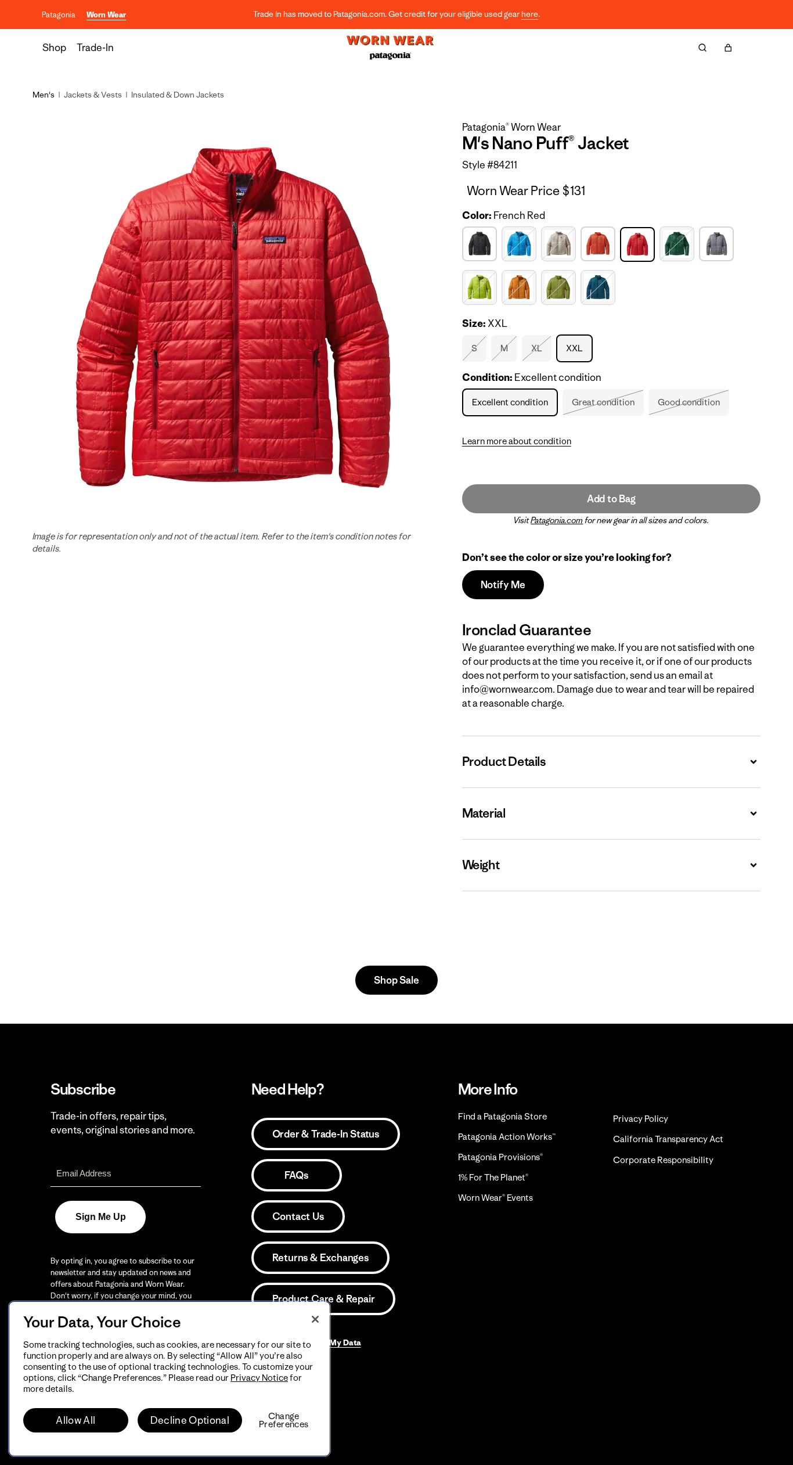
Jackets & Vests (93, 94)
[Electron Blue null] (520, 244)
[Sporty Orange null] (520, 287)
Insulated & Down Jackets (177, 94)
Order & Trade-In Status (325, 1134)
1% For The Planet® (493, 1177)
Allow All (75, 1420)
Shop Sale (396, 980)
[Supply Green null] (560, 287)
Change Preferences (283, 1420)
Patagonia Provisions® (500, 1156)
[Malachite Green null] (678, 244)
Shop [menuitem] (54, 47)
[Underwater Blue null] (599, 287)
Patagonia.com (557, 520)
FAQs (296, 1175)
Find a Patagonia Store (502, 1116)
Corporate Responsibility (663, 1159)
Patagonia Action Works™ (507, 1136)
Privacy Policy (640, 1118)
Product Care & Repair (323, 1299)
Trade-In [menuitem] (95, 47)
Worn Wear (106, 15)
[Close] (315, 1319)
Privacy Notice (259, 1377)
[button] (728, 47)
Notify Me (503, 584)
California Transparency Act (668, 1138)
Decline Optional (189, 1420)
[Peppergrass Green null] (481, 287)
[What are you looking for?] (702, 47)
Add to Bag (611, 498)
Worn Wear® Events (495, 1197)
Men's (44, 94)
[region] (169, 1379)
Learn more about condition (516, 441)
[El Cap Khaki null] (560, 244)
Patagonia (58, 15)
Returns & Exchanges (320, 1257)
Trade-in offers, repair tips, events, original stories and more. (123, 1123)
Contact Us (298, 1216)
